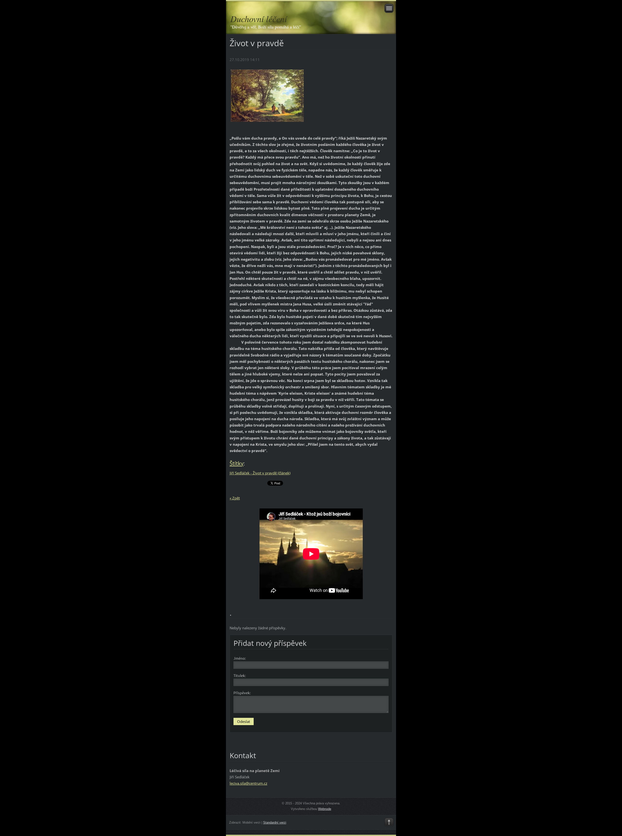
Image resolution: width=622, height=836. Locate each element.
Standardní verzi (274, 822)
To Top (389, 822)
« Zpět (235, 498)
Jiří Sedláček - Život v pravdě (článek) (260, 473)
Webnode (324, 809)
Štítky (236, 463)
